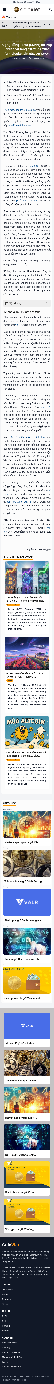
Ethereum (6, 1299)
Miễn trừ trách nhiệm (12, 1357)
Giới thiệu (6, 1347)
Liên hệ (5, 1362)
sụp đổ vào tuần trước (19, 125)
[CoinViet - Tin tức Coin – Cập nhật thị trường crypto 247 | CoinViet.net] (27, 9)
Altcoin (5, 1304)
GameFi (6, 1326)
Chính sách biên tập (11, 1352)
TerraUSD (34, 166)
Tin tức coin (7, 1289)
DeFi (4, 1316)
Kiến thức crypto (10, 1343)
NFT (4, 1321)
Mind (42, 58)
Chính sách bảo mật (11, 1366)
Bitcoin (5, 1294)
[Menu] (4, 9)
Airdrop (5, 1330)
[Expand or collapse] (47, 303)
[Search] (50, 9)
